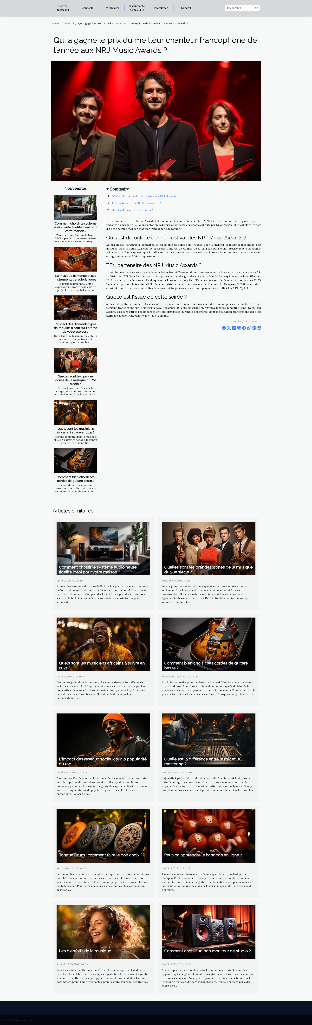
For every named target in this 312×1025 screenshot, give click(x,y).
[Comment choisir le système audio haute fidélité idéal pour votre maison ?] (75, 207)
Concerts (87, 7)
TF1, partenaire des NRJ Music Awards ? (137, 203)
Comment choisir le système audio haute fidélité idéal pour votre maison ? (76, 227)
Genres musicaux (63, 7)
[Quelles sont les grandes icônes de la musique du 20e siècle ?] (75, 360)
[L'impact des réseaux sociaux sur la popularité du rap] (103, 740)
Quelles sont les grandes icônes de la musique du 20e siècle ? (76, 380)
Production (161, 7)
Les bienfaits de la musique (85, 950)
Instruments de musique (137, 7)
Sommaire (119, 189)
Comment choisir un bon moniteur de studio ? (207, 950)
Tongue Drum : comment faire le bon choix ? (100, 854)
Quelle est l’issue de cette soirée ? (133, 210)
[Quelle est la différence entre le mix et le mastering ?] (208, 740)
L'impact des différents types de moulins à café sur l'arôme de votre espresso (75, 327)
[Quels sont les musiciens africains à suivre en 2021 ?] (75, 412)
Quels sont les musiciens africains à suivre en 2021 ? (76, 430)
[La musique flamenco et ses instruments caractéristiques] (75, 259)
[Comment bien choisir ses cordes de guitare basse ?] (75, 460)
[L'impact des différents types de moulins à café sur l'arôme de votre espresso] (75, 307)
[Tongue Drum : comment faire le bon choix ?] (103, 836)
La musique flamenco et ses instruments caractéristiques (75, 277)
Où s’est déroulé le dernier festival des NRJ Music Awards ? (148, 196)
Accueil (55, 23)
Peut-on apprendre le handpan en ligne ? (203, 854)
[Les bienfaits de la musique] (103, 931)
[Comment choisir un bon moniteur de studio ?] (208, 931)
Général (186, 7)
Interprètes (112, 7)
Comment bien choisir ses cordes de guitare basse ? (76, 478)
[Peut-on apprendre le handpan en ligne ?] (208, 836)
